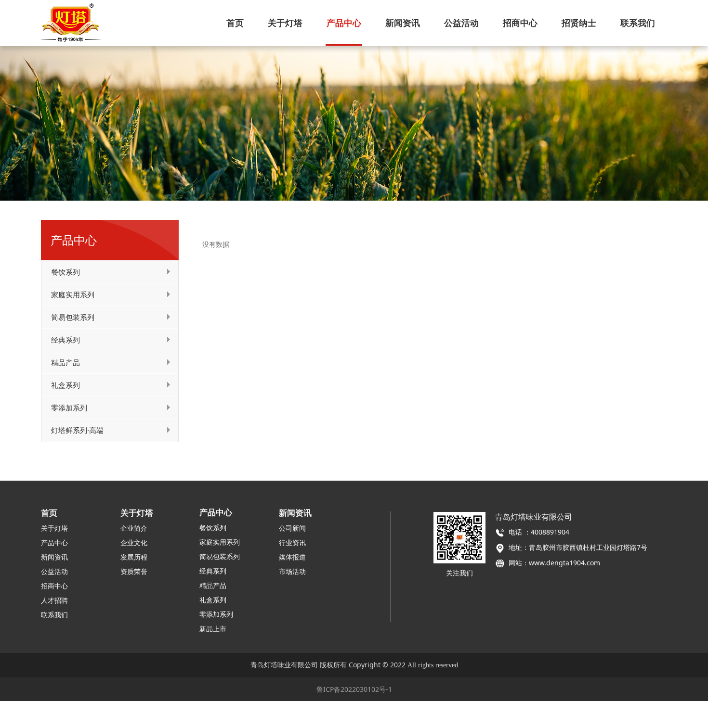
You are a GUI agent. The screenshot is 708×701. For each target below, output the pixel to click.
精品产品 (65, 362)
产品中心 (344, 22)
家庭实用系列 (72, 294)
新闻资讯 (402, 22)
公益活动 (461, 22)
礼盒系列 (65, 385)
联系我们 (637, 22)
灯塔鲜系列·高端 (77, 430)
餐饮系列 (65, 272)
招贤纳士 (579, 22)
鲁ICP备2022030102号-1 (354, 689)
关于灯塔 (285, 22)
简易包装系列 (72, 317)
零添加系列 (69, 407)
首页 (235, 22)
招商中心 (520, 22)
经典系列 (65, 339)
